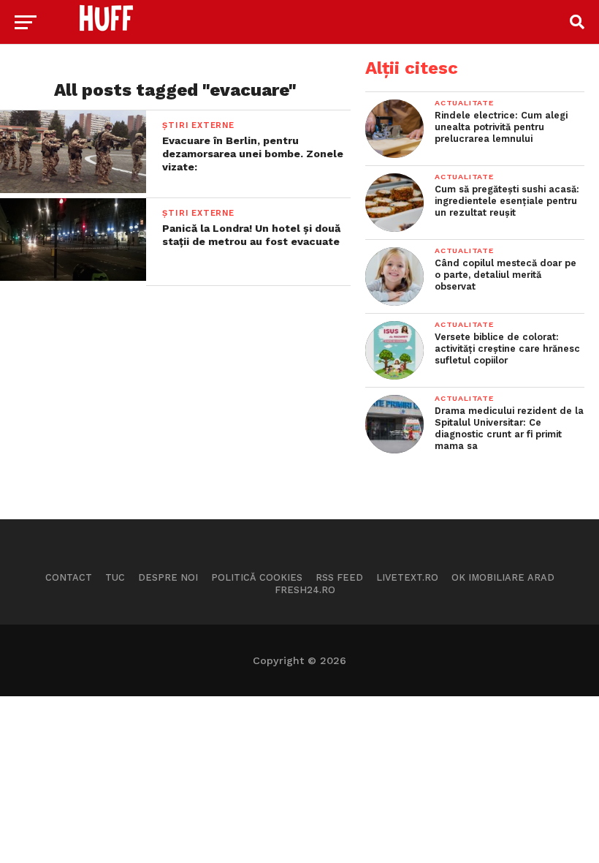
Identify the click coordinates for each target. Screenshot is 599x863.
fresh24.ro (305, 589)
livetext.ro (407, 577)
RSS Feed (339, 577)
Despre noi (168, 577)
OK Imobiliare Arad (502, 577)
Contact (68, 577)
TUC (115, 577)
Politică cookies (256, 577)
